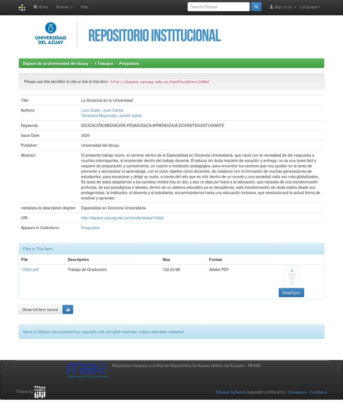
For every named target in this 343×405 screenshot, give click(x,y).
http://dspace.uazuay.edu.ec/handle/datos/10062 (122, 217)
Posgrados (129, 63)
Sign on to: (283, 6)
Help (84, 6)
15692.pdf (29, 269)
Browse (63, 6)
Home (42, 6)
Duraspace (297, 392)
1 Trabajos (103, 63)
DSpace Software (230, 392)
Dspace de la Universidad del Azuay (55, 63)
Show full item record (40, 309)
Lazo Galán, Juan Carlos (102, 110)
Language (309, 6)
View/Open (291, 292)
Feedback (318, 392)
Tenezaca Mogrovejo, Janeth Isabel (111, 115)
